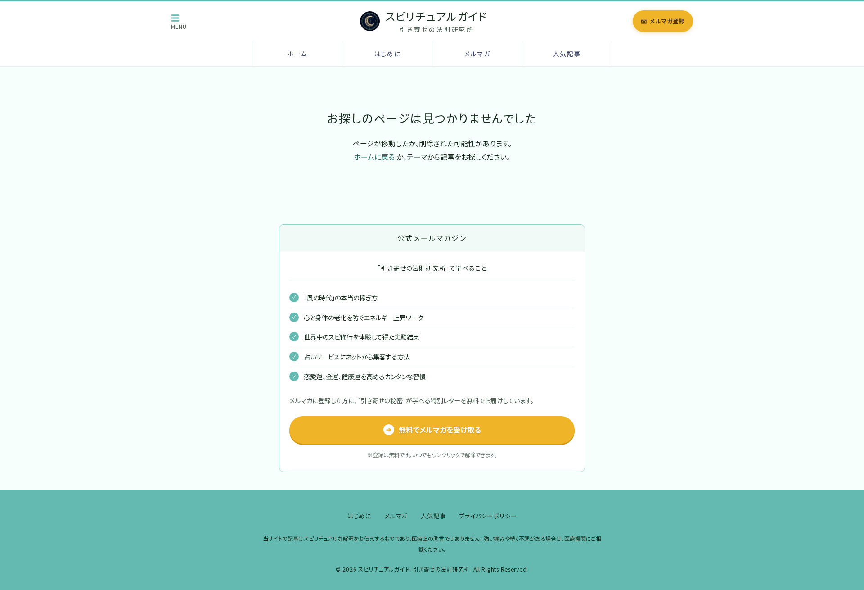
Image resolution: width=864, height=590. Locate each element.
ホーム (297, 53)
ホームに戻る (374, 156)
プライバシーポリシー (488, 516)
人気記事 (567, 53)
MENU (179, 21)
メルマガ (477, 53)
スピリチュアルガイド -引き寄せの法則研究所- (415, 569)
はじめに (387, 53)
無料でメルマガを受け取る (433, 429)
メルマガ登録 (663, 21)
